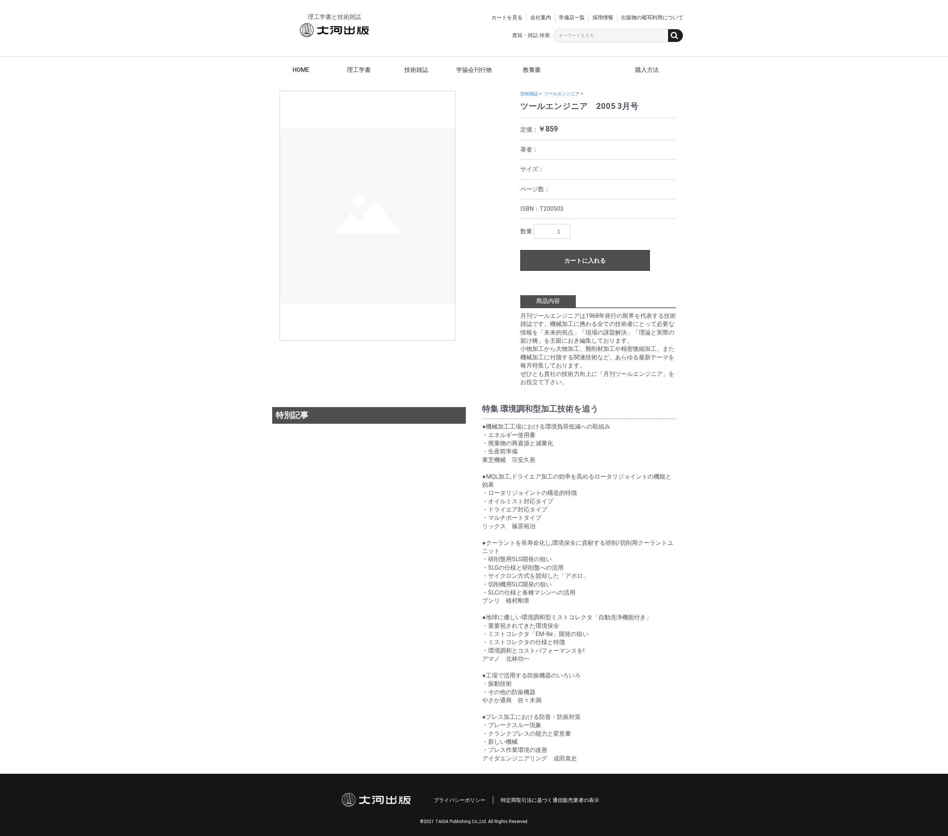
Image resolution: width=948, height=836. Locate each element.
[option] (367, 215)
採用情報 (602, 17)
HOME (301, 69)
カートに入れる (585, 260)
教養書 (532, 69)
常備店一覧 (572, 17)
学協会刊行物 (474, 69)
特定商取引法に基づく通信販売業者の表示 (550, 800)
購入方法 (647, 69)
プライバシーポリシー (459, 800)
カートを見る (507, 17)
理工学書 (359, 69)
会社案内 (540, 17)
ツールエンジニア (562, 93)
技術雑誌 (416, 69)
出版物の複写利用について (652, 17)
